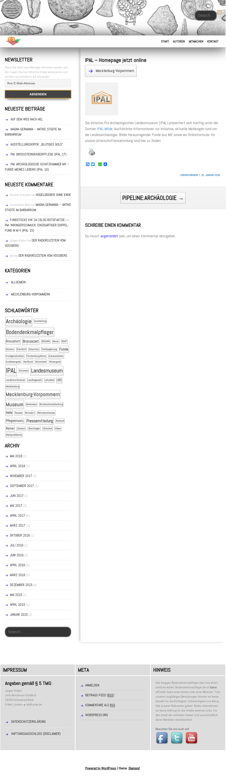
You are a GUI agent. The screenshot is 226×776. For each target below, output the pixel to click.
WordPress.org (96, 715)
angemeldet (109, 235)
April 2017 (17, 515)
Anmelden (92, 685)
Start (165, 41)
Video (58, 428)
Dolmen (10, 349)
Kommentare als (100, 705)
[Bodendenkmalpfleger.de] (12, 41)
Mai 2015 (16, 594)
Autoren (179, 41)
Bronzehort (13, 341)
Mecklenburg (12, 386)
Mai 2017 (16, 505)
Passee (18, 412)
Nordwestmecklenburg (51, 404)
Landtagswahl (35, 380)
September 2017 (22, 485)
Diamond (134, 768)
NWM (9, 413)
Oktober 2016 (20, 535)
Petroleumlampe (46, 412)
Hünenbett (40, 361)
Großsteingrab (13, 361)
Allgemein (18, 282)
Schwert (21, 428)
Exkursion (34, 349)
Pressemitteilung (39, 421)
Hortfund (28, 361)
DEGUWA (46, 341)
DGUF (64, 341)
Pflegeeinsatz (15, 421)
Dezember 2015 (21, 584)
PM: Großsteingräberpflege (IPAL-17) (39, 154)
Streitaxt (47, 428)
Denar (56, 341)
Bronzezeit (31, 341)
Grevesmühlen (56, 356)
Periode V (30, 412)
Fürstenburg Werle (36, 356)
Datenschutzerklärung (28, 721)
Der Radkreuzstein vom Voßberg (43, 255)
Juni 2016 (17, 555)
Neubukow (31, 404)
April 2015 (17, 604)
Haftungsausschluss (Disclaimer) (36, 733)
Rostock (60, 420)
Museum (14, 404)
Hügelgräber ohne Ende (53, 194)
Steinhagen (34, 428)
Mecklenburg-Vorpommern (115, 70)
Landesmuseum (47, 370)
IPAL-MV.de (105, 128)
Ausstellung (40, 321)
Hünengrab (55, 361)
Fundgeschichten (15, 356)
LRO (59, 380)
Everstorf (21, 349)
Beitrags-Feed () (99, 695)
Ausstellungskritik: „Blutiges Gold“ (37, 144)
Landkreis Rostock (15, 380)
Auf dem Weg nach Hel (27, 119)
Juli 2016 (16, 545)
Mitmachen (196, 41)
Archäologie (18, 321)
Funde (63, 349)
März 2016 (17, 575)
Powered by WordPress (100, 768)
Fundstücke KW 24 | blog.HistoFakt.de (37, 220)
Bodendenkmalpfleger (30, 332)
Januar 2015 (19, 614)
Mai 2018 (16, 456)
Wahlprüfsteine (14, 434)
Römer (10, 428)
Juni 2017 (17, 495)
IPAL (11, 370)
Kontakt (213, 41)
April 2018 (17, 466)
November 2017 (21, 476)
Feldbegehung (49, 349)
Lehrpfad (49, 380)
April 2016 (17, 565)
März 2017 (17, 525)
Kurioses (23, 370)
